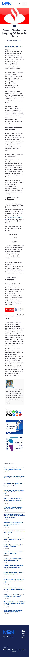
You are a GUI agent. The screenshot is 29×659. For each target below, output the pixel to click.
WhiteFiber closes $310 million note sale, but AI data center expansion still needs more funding (14, 515)
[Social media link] (4, 636)
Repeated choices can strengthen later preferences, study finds (13, 566)
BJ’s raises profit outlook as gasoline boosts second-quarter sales (14, 484)
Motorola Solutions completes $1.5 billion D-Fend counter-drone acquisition (14, 469)
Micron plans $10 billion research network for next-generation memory (14, 588)
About (23, 635)
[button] (20, 4)
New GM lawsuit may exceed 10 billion (10, 428)
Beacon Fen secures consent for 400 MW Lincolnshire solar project (14, 477)
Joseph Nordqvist (16, 40)
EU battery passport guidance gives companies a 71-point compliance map (14, 492)
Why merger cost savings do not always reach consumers (13, 559)
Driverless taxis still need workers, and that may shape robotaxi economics (13, 524)
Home (23, 633)
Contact (23, 637)
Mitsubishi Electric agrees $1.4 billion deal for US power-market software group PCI (14, 603)
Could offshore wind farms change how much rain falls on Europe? (13, 538)
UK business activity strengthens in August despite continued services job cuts (14, 581)
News (14, 26)
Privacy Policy (5, 646)
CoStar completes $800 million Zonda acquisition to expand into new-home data (13, 500)
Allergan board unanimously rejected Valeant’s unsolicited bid (19, 445)
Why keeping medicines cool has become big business (13, 545)
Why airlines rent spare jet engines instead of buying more (13, 552)
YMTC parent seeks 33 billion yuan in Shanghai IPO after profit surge (14, 595)
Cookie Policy (5, 648)
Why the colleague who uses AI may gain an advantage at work (14, 573)
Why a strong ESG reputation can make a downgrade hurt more (13, 611)
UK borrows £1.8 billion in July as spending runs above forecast (13, 507)
